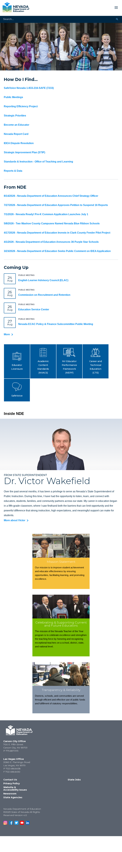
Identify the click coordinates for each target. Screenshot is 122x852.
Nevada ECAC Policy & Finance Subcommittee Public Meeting (55, 324)
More (7, 334)
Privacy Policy (11, 783)
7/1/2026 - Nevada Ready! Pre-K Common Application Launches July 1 (46, 214)
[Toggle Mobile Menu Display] (75, 8)
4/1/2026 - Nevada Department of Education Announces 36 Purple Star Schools (51, 242)
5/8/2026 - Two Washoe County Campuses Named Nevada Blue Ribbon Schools (52, 223)
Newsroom (9, 793)
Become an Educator (16, 124)
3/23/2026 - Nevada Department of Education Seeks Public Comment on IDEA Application (57, 251)
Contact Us (10, 779)
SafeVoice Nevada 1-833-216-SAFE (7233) (29, 88)
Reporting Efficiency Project (21, 106)
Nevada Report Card (16, 134)
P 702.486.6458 (11, 768)
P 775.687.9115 (10, 750)
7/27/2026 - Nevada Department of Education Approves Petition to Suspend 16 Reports (56, 205)
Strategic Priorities (15, 115)
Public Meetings (13, 97)
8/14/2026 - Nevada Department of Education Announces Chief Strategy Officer (51, 196)
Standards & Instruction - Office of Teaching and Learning (38, 161)
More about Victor (14, 520)
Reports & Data (13, 170)
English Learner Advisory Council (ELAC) (43, 280)
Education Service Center (33, 309)
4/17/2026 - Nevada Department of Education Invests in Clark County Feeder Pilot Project (57, 232)
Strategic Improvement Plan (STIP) (24, 152)
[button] (17, 361)
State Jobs (74, 779)
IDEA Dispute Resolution (19, 143)
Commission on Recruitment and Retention (44, 295)
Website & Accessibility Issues (15, 788)
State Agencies (12, 797)
